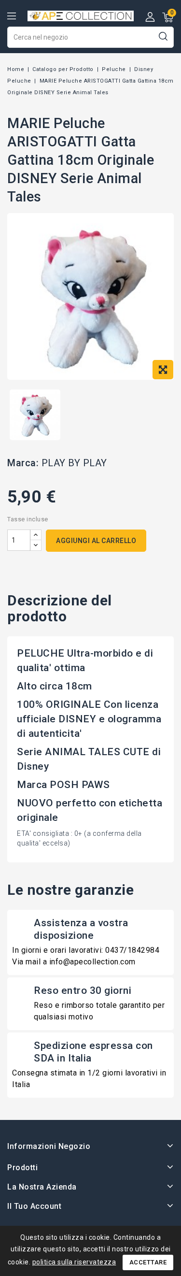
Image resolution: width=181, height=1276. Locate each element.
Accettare (148, 1262)
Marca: (23, 463)
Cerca (163, 36)
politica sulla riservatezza (74, 1262)
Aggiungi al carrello (96, 541)
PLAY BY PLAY (74, 463)
